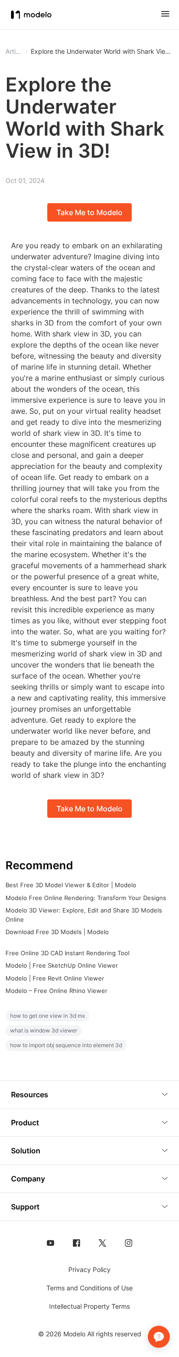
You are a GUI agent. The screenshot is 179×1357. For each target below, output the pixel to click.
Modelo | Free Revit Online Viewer (55, 978)
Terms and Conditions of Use (89, 1288)
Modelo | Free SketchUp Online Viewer (62, 965)
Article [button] (14, 51)
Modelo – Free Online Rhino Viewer (56, 990)
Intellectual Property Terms (89, 1306)
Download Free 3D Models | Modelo (57, 931)
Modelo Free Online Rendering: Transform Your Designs (86, 897)
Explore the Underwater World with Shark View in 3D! (102, 51)
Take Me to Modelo (89, 212)
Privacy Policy (89, 1269)
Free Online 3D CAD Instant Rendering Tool (67, 953)
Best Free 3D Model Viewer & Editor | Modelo (71, 885)
